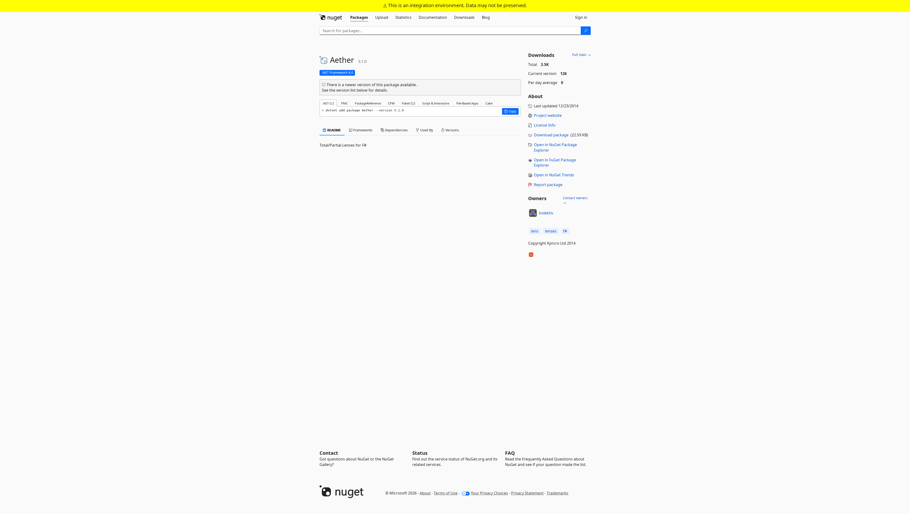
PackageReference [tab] (368, 103)
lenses (550, 231)
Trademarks (557, 493)
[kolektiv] (533, 213)
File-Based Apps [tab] (467, 103)
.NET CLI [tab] (328, 103)
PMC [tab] (344, 103)
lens (534, 231)
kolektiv (546, 213)
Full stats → (581, 54)
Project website (548, 115)
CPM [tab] (391, 103)
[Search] (586, 30)
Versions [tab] (451, 130)
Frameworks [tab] (362, 130)
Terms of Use (445, 493)
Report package (548, 184)
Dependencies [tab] (396, 130)
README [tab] (333, 130)
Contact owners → (575, 200)
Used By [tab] (426, 130)
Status (420, 453)
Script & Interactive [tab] (435, 103)
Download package (551, 135)
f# (565, 231)
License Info (545, 125)
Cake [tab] (489, 103)
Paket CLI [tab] (408, 103)
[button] (510, 111)
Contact (329, 453)
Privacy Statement (527, 493)
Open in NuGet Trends (554, 175)
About (425, 493)
